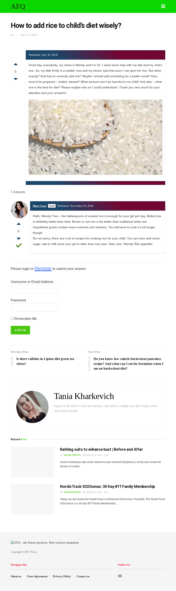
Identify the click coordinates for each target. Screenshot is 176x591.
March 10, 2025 (93, 455)
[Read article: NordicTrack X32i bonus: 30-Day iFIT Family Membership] (32, 499)
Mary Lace (39, 205)
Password (18, 300)
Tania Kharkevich (84, 396)
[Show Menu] (163, 6)
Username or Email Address (32, 282)
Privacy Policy (62, 576)
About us (16, 576)
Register (43, 268)
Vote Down (16, 80)
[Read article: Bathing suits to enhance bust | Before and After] (32, 462)
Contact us (83, 576)
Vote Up (16, 63)
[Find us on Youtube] (120, 576)
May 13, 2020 (29, 34)
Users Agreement (37, 576)
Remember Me (25, 318)
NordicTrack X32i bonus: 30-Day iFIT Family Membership (107, 486)
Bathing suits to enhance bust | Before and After (101, 449)
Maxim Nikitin (72, 455)
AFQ (18, 6)
